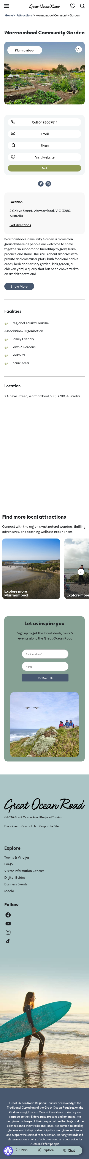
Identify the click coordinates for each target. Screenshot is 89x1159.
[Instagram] (8, 932)
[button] (81, 572)
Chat (71, 1150)
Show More (19, 286)
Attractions (25, 15)
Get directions (20, 224)
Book (45, 168)
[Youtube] (8, 923)
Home (9, 15)
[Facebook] (8, 915)
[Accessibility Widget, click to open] (8, 1151)
